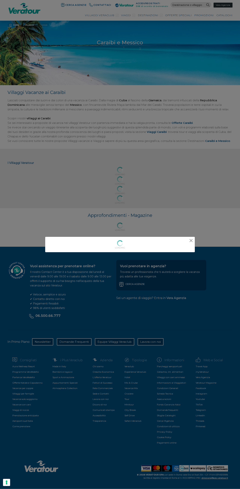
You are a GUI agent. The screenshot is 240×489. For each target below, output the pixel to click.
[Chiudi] (191, 240)
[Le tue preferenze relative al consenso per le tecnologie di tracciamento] (6, 482)
